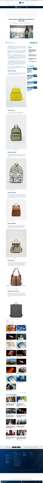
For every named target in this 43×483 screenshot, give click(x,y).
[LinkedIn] (31, 42)
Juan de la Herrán (32, 453)
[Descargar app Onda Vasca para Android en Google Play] (14, 447)
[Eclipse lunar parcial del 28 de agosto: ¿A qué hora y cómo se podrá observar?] (21, 411)
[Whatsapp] (35, 42)
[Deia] (11, 474)
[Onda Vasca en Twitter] (28, 447)
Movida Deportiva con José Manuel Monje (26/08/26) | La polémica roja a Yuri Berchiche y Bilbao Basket (30, 71)
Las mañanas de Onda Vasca (17, 453)
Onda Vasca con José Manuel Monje (17, 458)
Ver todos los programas (17, 465)
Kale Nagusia (19, 7)
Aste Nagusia (7, 0)
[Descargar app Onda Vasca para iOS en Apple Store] (18, 447)
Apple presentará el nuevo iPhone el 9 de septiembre (20, 426)
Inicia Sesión (33, 0)
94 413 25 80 (8, 457)
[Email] (36, 42)
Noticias (24, 452)
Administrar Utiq (23, 471)
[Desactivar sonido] (37, 481)
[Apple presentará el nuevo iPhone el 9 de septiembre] (21, 422)
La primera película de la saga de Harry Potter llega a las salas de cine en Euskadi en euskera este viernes (21, 438)
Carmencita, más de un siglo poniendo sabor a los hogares (30, 84)
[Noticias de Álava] (26, 474)
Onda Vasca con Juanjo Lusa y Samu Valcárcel (17, 460)
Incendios (10, 0)
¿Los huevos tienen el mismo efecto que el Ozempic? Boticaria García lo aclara (33, 59)
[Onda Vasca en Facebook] (29, 447)
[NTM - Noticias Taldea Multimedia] (21, 474)
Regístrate (36, 0)
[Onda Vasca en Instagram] (33, 447)
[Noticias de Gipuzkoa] (16, 474)
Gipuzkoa (30, 48)
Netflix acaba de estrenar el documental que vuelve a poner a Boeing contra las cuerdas (11, 416)
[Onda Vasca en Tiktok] (36, 447)
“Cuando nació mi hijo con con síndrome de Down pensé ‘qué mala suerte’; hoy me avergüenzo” (33, 55)
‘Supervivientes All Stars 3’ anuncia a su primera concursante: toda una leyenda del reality (21, 404)
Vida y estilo (7, 414)
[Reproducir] (26, 7)
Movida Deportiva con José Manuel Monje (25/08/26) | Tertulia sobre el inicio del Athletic (30, 78)
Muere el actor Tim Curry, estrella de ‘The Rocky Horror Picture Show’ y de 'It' (11, 438)
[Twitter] (30, 42)
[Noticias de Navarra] (33, 474)
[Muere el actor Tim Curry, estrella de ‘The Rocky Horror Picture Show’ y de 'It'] (11, 432)
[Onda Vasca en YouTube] (31, 447)
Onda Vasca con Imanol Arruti (17, 461)
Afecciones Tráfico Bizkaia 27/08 (33, 61)
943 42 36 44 (8, 459)
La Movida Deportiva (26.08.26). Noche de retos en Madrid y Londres (29, 90)
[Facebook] (33, 42)
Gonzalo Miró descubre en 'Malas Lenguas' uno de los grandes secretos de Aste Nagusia (11, 404)
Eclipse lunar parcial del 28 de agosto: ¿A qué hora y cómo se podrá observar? (21, 416)
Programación (25, 455)
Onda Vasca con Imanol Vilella (17, 462)
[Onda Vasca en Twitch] (34, 447)
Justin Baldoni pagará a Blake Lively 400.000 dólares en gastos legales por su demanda (11, 427)
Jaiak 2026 (12, 0)
